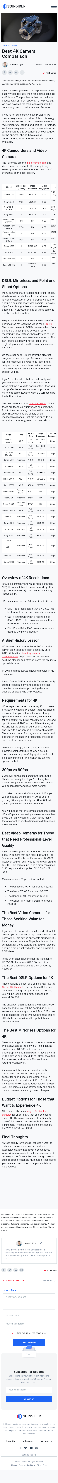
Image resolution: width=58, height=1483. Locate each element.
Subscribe (29, 1399)
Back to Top (27, 1454)
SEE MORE (48, 1280)
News (14, 45)
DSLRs (48, 324)
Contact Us (46, 1441)
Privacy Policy (42, 1465)
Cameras (6, 45)
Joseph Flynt (17, 64)
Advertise (28, 1441)
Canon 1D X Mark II (12, 987)
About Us (10, 1441)
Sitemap (14, 1465)
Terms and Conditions (27, 1465)
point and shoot (37, 403)
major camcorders (36, 162)
